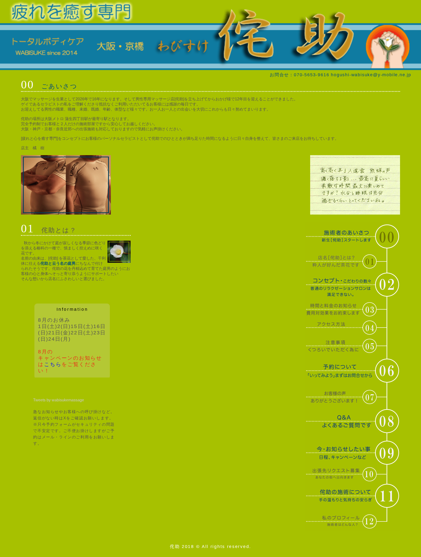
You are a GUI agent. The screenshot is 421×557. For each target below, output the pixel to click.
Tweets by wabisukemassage (58, 400)
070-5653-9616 (311, 74)
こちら (53, 364)
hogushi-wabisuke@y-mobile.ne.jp (371, 74)
